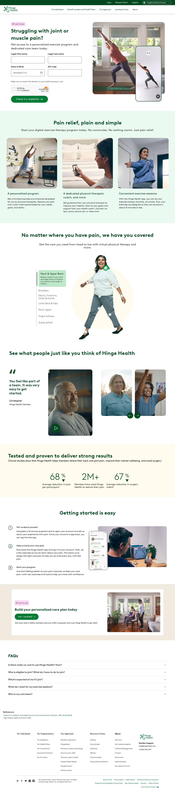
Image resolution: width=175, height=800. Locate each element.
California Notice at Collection (148, 780)
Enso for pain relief (68, 753)
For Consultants (43, 749)
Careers (118, 753)
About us (118, 740)
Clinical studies (96, 757)
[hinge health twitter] (26, 782)
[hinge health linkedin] (18, 782)
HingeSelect (65, 744)
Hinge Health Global (68, 762)
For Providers (42, 757)
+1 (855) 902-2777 (145, 749)
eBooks (93, 753)
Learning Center (121, 9)
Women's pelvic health (69, 757)
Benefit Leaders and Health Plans (81, 9)
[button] (52, 278)
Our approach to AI (122, 766)
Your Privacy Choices (148, 787)
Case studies (95, 744)
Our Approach (105, 9)
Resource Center (97, 734)
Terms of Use (107, 780)
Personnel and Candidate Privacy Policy (109, 783)
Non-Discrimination (132, 783)
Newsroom (119, 757)
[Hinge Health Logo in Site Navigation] (11, 9)
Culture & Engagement (123, 749)
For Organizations (45, 734)
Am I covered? (25, 616)
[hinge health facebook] (22, 782)
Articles (93, 740)
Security (143, 783)
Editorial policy (120, 762)
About (135, 9)
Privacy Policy (118, 780)
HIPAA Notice (130, 780)
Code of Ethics (153, 783)
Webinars (93, 749)
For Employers (42, 740)
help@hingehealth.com (147, 746)
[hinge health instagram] (30, 781)
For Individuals (57, 9)
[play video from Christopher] (55, 428)
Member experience (68, 740)
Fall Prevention (66, 770)
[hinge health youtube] (33, 781)
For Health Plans (43, 744)
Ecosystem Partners (45, 753)
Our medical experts (123, 744)
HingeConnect (66, 766)
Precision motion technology (72, 749)
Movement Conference (99, 762)
